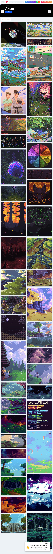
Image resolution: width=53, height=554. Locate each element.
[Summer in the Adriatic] (13, 440)
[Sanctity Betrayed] (13, 166)
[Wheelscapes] (39, 155)
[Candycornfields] (39, 29)
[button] (39, 2)
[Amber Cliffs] (13, 504)
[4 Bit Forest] (13, 486)
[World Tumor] (39, 41)
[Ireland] (13, 282)
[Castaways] (13, 66)
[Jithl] (39, 374)
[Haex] (13, 361)
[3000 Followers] (13, 523)
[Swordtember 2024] (13, 141)
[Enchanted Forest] (13, 406)
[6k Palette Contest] (13, 327)
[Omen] (39, 221)
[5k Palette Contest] (39, 415)
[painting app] (37, 2)
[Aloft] (39, 304)
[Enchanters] (39, 129)
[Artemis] (13, 34)
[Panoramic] (13, 453)
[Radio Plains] (13, 124)
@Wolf (7, 6)
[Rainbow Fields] (39, 451)
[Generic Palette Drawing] (13, 389)
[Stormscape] (39, 278)
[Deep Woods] (13, 305)
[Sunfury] (13, 423)
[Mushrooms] (39, 392)
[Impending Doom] (39, 355)
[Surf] (39, 334)
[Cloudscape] (13, 467)
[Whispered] (39, 192)
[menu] (3, 2)
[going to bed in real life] (39, 63)
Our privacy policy (41, 549)
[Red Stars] (13, 253)
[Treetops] (39, 253)
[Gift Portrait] (13, 100)
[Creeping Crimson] (39, 98)
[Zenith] (39, 530)
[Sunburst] (13, 219)
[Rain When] (13, 193)
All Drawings (6, 19)
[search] (23, 2)
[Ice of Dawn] (39, 492)
